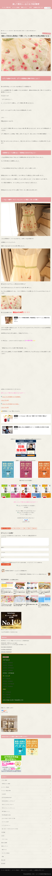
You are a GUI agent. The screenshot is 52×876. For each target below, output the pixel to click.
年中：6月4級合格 (6, 678)
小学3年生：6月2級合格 (8, 670)
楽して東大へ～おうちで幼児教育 (26, 4)
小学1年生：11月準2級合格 (8, 683)
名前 (2, 547)
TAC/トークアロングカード (8, 804)
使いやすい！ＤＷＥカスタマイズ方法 (10, 828)
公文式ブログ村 (26, 521)
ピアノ (31, 528)
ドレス (26, 528)
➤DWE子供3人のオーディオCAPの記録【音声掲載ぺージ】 (14, 644)
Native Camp (14, 632)
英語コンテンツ (24, 7)
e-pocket (4, 794)
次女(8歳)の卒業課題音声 (6, 649)
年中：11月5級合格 (7, 692)
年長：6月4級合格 (6, 694)
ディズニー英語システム (26, 514)
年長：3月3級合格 (6, 697)
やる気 (16, 528)
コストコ (21, 528)
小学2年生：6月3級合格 (8, 665)
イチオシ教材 (4, 780)
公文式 (30, 7)
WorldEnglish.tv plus (6, 814)
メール (3, 552)
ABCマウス (4, 849)
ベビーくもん (5, 839)
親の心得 (3, 860)
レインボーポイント (6, 825)
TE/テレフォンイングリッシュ (8, 808)
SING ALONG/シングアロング (8, 801)
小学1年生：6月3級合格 (8, 681)
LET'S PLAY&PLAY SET (7, 797)
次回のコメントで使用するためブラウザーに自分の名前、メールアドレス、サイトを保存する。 (22, 562)
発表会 (35, 528)
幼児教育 (26, 507)
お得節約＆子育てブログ (38, 7)
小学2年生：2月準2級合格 (8, 667)
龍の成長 (3, 863)
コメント (3, 537)
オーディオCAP (5, 821)
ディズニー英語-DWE (6, 7)
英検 (3, 856)
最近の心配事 (4, 842)
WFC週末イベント (6, 811)
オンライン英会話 (15, 7)
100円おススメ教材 (6, 783)
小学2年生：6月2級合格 (8, 686)
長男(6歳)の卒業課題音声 (6, 651)
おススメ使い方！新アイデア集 (8, 818)
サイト (2, 557)
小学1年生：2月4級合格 (8, 662)
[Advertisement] (26, 19)
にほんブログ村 (5, 400)
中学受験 (3, 832)
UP (12, 528)
